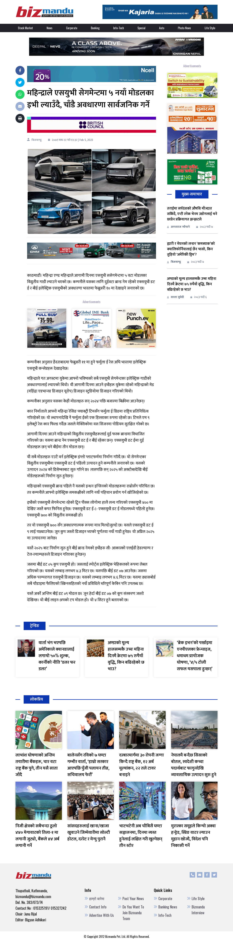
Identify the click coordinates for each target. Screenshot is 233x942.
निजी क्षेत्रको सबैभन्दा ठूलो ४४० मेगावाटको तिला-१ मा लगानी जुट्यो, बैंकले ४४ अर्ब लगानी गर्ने (37, 835)
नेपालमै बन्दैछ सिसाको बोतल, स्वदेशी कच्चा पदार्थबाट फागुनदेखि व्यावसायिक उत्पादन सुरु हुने (193, 765)
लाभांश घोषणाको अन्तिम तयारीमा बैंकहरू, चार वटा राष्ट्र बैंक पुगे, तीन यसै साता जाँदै (36, 765)
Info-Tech (118, 28)
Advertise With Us (101, 915)
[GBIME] (91, 328)
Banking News (167, 906)
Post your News (133, 898)
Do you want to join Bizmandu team (133, 912)
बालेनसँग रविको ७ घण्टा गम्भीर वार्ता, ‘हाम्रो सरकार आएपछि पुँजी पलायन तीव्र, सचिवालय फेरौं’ (88, 765)
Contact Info (97, 906)
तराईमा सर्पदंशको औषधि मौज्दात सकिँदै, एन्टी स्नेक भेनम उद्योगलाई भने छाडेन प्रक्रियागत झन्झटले (192, 213)
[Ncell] (91, 73)
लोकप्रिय (36, 699)
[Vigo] (46, 328)
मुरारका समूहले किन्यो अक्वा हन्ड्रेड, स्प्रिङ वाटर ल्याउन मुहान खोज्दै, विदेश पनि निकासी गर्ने (193, 835)
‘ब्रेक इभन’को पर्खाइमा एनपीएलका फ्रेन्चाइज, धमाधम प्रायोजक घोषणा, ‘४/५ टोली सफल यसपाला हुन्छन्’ (194, 656)
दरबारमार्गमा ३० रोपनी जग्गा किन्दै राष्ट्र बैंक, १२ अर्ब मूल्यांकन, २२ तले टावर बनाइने (141, 765)
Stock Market (25, 28)
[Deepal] (116, 46)
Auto (161, 28)
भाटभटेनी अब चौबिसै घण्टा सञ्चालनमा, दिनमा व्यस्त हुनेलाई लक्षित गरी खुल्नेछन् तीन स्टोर (140, 835)
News (49, 28)
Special (141, 28)
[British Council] (91, 124)
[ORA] (91, 250)
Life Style (210, 28)
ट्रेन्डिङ (34, 625)
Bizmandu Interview (198, 909)
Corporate (71, 28)
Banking (95, 28)
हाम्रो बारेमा (96, 898)
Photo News (184, 28)
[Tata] (136, 328)
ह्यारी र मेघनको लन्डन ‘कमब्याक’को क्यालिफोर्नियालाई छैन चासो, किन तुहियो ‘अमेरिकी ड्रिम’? (191, 249)
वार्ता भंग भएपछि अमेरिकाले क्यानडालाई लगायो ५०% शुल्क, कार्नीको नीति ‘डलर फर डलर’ (57, 656)
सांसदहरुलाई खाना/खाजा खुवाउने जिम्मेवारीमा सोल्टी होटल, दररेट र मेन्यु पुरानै (88, 832)
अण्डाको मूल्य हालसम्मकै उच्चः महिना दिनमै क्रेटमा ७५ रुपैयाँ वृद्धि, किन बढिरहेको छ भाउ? (191, 284)
